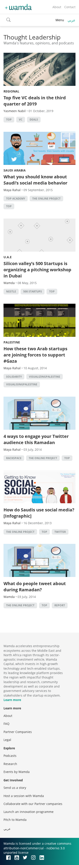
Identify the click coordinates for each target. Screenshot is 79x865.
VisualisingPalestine (21, 384)
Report (59, 605)
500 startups (32, 291)
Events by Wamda (17, 772)
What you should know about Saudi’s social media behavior (35, 180)
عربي (71, 20)
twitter (60, 532)
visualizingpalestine (44, 377)
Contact (69, 7)
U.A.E (8, 257)
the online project (46, 198)
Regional (11, 91)
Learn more (12, 700)
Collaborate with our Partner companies (33, 804)
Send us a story (15, 788)
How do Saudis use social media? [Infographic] (39, 513)
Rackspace (14, 458)
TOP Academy (15, 198)
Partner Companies (18, 732)
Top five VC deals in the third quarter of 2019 (35, 101)
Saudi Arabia (15, 170)
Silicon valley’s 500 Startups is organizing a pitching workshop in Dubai (37, 269)
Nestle (11, 291)
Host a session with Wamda (24, 796)
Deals (34, 119)
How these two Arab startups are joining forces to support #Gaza (35, 355)
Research (10, 764)
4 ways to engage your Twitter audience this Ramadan (36, 439)
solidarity (14, 377)
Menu (60, 20)
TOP (9, 119)
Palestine (12, 342)
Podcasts (10, 756)
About (56, 7)
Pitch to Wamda (15, 820)
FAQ (6, 724)
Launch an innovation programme (29, 812)
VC (20, 119)
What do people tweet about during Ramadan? (35, 586)
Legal (7, 740)
